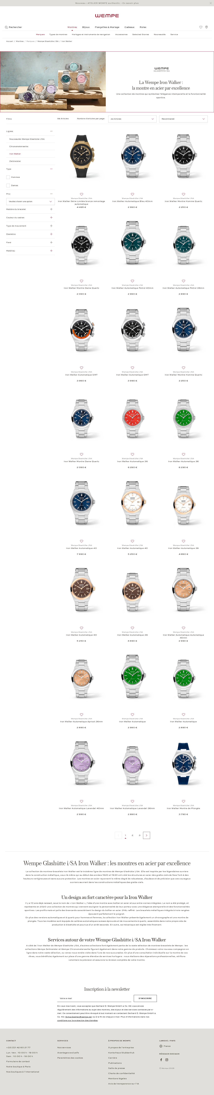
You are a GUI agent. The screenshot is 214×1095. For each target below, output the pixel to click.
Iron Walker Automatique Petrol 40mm (133, 288)
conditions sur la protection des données (77, 1020)
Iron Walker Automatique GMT (81, 375)
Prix (8, 194)
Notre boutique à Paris (18, 1066)
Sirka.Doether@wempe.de (78, 1017)
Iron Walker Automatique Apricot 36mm (81, 721)
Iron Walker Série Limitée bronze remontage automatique (81, 202)
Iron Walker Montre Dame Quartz (81, 288)
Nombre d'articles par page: (91, 118)
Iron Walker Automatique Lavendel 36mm (132, 808)
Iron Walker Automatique (132, 721)
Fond (8, 242)
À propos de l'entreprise (121, 1047)
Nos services (64, 1047)
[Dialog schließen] (211, 3)
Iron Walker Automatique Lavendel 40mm (81, 808)
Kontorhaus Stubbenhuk (121, 1052)
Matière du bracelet (16, 209)
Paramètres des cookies (70, 1058)
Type (8, 169)
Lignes (9, 131)
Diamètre (11, 234)
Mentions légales (117, 1078)
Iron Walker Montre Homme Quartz (183, 201)
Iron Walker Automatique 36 (132, 461)
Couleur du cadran (15, 217)
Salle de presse (116, 1068)
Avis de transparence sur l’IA (123, 1083)
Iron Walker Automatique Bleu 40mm (132, 201)
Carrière (112, 1058)
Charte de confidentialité (121, 1073)
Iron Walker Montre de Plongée (183, 808)
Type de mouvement (16, 226)
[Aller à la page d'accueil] (107, 15)
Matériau (10, 251)
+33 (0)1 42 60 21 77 (18, 1047)
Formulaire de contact (18, 1061)
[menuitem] (201, 27)
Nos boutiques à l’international (22, 1072)
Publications (115, 1063)
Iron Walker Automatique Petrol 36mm (183, 288)
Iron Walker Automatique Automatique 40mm (183, 636)
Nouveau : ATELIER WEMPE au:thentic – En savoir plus (107, 3)
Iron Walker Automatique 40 (81, 548)
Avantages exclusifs (68, 1052)
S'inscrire (145, 998)
